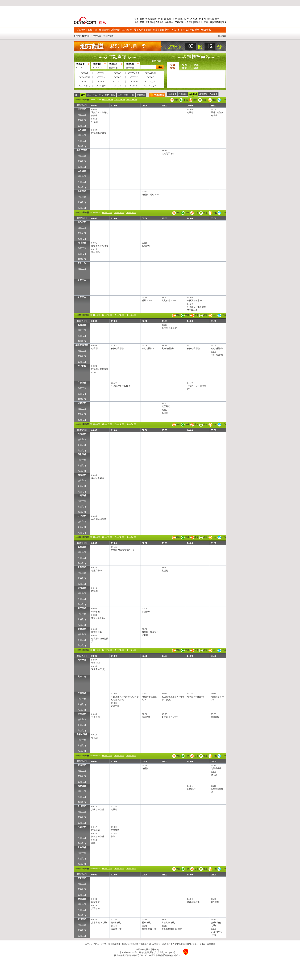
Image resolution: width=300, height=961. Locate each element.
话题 (215, 22)
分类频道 (213, 94)
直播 (142, 19)
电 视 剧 (159, 19)
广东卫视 (82, 382)
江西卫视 (82, 495)
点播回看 (104, 30)
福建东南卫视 (82, 345)
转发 (214, 100)
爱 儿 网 (202, 19)
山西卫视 (82, 222)
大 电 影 (167, 19)
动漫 (196, 22)
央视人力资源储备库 (131, 944)
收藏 (204, 100)
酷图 (219, 22)
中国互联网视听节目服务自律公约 (165, 955)
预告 (152, 22)
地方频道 (193, 94)
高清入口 (82, 126)
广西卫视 (82, 693)
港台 (171, 22)
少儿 (200, 22)
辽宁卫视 (82, 516)
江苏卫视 (82, 171)
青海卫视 (82, 847)
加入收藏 (222, 36)
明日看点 (206, 30)
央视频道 (115, 30)
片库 (157, 22)
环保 (224, 22)
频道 (147, 22)
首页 (136, 19)
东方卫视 (82, 130)
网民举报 (192, 944)
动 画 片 (193, 19)
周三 (89, 95)
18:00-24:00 (131, 99)
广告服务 (202, 944)
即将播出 (141, 95)
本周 (126, 95)
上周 (120, 95)
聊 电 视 (210, 19)
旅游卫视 (82, 785)
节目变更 (164, 30)
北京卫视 (82, 109)
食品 (216, 19)
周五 (101, 95)
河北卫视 (82, 403)
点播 (136, 22)
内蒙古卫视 (82, 734)
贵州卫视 (82, 806)
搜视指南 (149, 19)
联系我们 (182, 944)
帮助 (176, 100)
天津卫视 (82, 567)
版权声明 (146, 944)
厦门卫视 (82, 919)
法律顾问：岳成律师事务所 (164, 944)
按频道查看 (159, 95)
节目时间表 (151, 30)
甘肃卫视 (82, 714)
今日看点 (194, 30)
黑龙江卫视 (82, 150)
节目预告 (139, 30)
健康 (181, 22)
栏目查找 (183, 30)
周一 (77, 95)
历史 (191, 22)
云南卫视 (82, 588)
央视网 (77, 36)
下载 (173, 30)
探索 (177, 22)
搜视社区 (86, 36)
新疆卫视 (82, 899)
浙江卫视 (82, 608)
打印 (223, 100)
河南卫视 (82, 434)
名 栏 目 (176, 19)
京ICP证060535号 (128, 952)
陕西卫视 (82, 547)
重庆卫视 (82, 324)
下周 (132, 95)
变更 (194, 100)
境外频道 (203, 94)
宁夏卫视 (82, 878)
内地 (167, 22)
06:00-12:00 (107, 99)
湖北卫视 (82, 454)
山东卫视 (82, 191)
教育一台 (82, 263)
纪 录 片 (185, 19)
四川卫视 (82, 242)
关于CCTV (90, 944)
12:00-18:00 (119, 99)
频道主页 (82, 115)
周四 (95, 95)
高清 (142, 22)
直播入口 (82, 120)
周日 (113, 95)
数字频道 (182, 94)
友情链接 (211, 944)
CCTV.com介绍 (103, 944)
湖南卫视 (82, 475)
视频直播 (92, 30)
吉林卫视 (82, 765)
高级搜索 (156, 61)
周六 (107, 95)
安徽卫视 (82, 629)
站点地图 (116, 944)
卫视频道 (127, 30)
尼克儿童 (207, 22)
